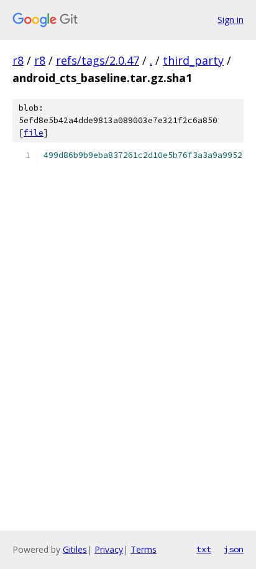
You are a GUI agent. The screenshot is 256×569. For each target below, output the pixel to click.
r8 (18, 60)
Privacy (108, 549)
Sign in (230, 19)
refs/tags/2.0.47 (97, 60)
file (33, 132)
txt (203, 549)
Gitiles (75, 549)
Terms (143, 549)
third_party (193, 60)
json (234, 549)
